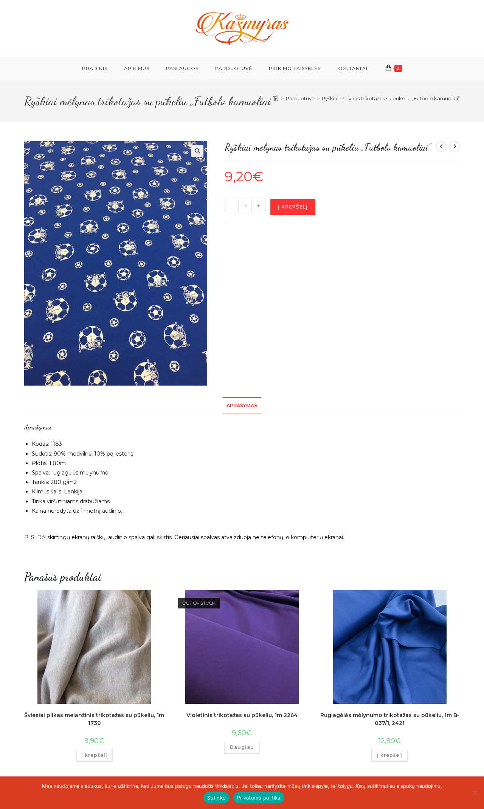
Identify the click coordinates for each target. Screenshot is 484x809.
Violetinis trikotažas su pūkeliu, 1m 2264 (242, 715)
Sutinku (216, 798)
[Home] (276, 98)
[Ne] (474, 793)
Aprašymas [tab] (242, 405)
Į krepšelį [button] (94, 755)
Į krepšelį (293, 207)
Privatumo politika (259, 798)
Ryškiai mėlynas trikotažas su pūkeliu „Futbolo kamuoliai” (391, 98)
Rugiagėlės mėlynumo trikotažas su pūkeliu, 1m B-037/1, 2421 (389, 719)
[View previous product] (441, 146)
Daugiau (242, 747)
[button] (197, 151)
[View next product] (454, 146)
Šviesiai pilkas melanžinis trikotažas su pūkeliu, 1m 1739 (94, 719)
